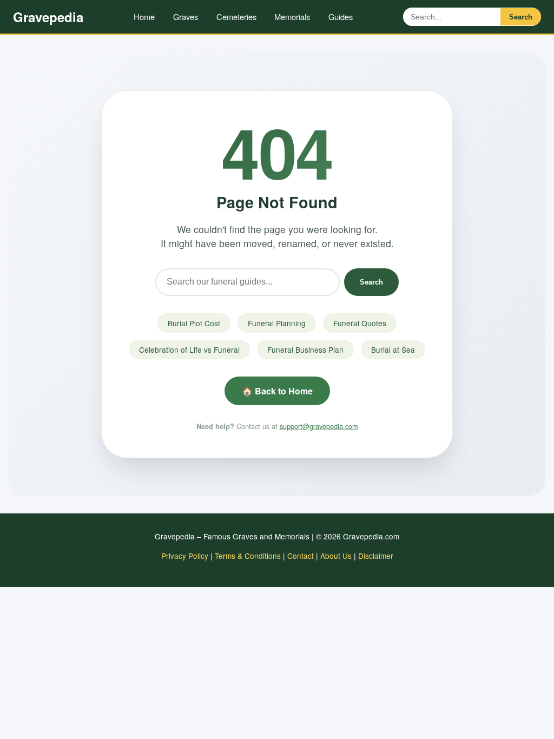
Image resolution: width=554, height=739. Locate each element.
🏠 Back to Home (277, 391)
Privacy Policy (184, 555)
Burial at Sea (393, 349)
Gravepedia (48, 17)
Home (144, 16)
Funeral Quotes (359, 323)
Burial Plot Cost (194, 323)
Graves (185, 16)
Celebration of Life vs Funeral (189, 349)
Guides (340, 16)
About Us (336, 555)
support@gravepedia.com (319, 426)
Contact (300, 555)
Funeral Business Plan (305, 349)
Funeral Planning (277, 323)
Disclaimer (375, 555)
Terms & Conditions (248, 555)
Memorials (292, 16)
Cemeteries (236, 16)
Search (520, 17)
